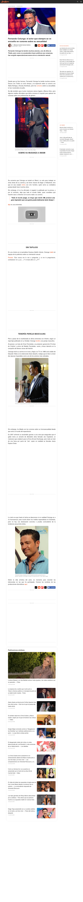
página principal (11, 6)
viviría (23, 185)
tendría (38, 341)
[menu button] (81, 2)
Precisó (10, 257)
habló (51, 252)
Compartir (53, 45)
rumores (39, 86)
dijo (9, 204)
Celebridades (20, 6)
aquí (25, 584)
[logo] (5, 2)
